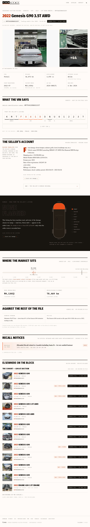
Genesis (26, 10)
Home (67, 2)
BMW (28, 518)
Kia (15, 518)
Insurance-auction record (11, 10)
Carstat (4, 522)
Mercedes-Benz (22, 518)
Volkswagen (44, 518)
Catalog (73, 2)
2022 (37, 10)
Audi (32, 518)
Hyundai (10, 518)
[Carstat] (10, 2)
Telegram (80, 522)
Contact (80, 2)
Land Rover (51, 518)
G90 (32, 10)
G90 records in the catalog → (12, 494)
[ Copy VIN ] (45, 126)
